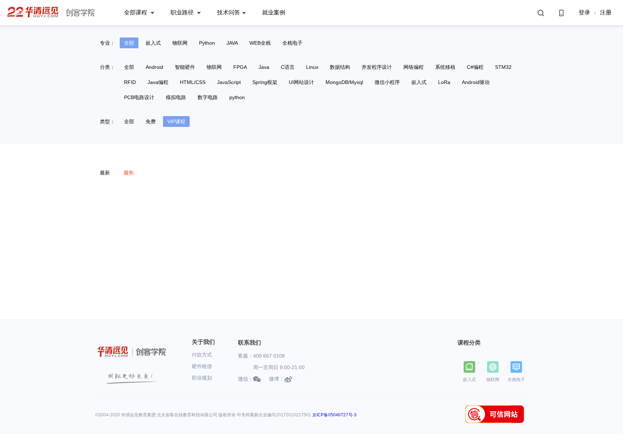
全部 (129, 43)
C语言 (288, 67)
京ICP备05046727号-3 (334, 414)
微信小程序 (387, 82)
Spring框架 (264, 82)
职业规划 (202, 378)
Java (264, 67)
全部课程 (136, 12)
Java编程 (157, 82)
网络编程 (413, 67)
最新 (105, 173)
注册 (605, 12)
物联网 (179, 43)
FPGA (240, 67)
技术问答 (228, 12)
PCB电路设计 (139, 97)
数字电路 (208, 97)
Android (154, 67)
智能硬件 (185, 67)
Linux (312, 67)
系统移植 (445, 67)
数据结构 (340, 67)
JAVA (232, 43)
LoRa (444, 82)
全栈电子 (292, 43)
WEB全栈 (260, 43)
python (237, 97)
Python (207, 43)
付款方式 (202, 355)
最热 (129, 173)
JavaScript (229, 82)
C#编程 (475, 67)
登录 (584, 12)
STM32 (503, 67)
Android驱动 (476, 82)
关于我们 (203, 342)
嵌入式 (153, 43)
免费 (151, 121)
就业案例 (273, 12)
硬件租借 (202, 366)
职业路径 (183, 12)
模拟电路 (176, 97)
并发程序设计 (377, 67)
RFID (130, 82)
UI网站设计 (301, 82)
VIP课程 (176, 121)
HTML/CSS (193, 82)
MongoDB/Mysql (344, 82)
